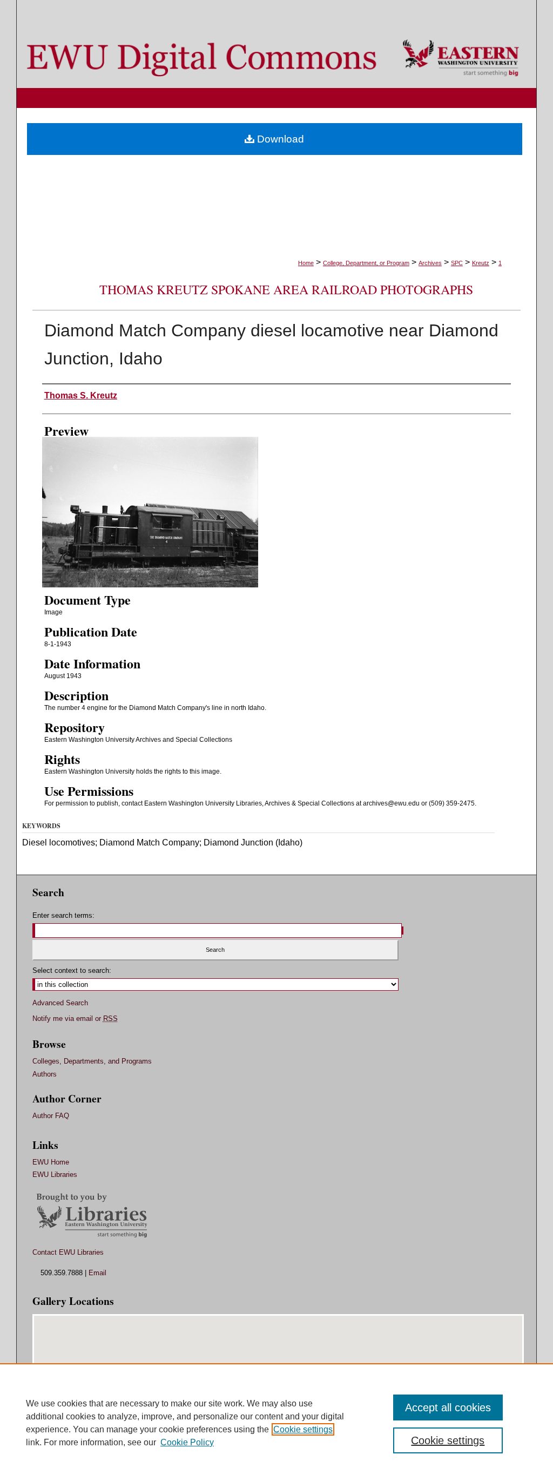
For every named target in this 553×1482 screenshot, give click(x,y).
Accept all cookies (448, 1407)
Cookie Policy (187, 1442)
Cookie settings (303, 1429)
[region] (276, 1422)
